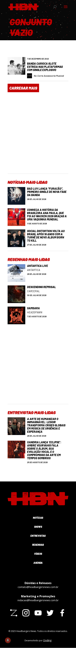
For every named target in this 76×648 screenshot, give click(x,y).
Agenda (38, 562)
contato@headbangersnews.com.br (38, 587)
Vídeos (38, 553)
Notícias (38, 517)
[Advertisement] (38, 135)
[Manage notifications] (8, 640)
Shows (38, 526)
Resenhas (38, 544)
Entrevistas (38, 535)
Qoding (47, 640)
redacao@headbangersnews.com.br (38, 600)
